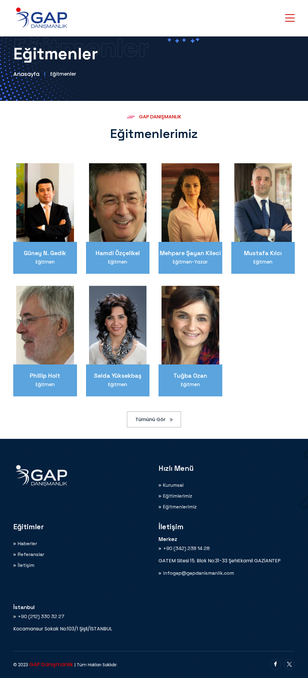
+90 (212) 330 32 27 (41, 616)
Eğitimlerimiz (177, 496)
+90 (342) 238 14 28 (186, 548)
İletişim (26, 565)
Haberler (27, 543)
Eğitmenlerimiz (180, 507)
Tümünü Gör (151, 419)
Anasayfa (26, 74)
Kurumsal (173, 485)
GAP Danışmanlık (51, 664)
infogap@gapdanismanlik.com (198, 573)
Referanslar (31, 554)
